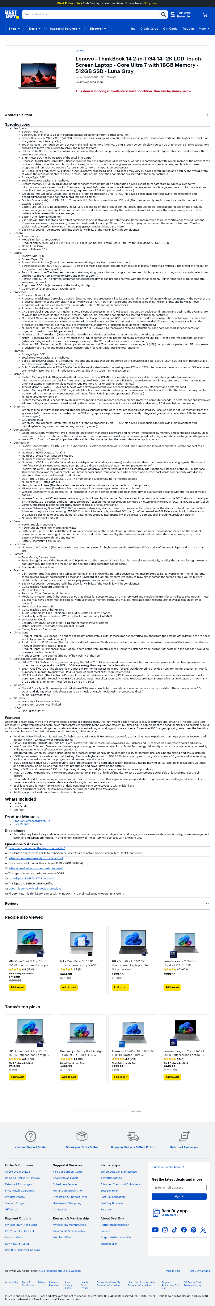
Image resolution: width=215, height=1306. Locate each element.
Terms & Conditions (28, 1283)
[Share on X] (203, 1229)
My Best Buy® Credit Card (21, 1224)
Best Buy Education (113, 1196)
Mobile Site (173, 1270)
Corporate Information (115, 1224)
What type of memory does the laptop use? (36, 868)
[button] (14, 28)
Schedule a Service (65, 1184)
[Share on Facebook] (184, 1229)
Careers (105, 1231)
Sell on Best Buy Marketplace (119, 1171)
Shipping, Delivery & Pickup (22, 1178)
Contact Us (60, 1209)
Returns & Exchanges (18, 1184)
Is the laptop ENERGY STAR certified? (31, 878)
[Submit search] (163, 14)
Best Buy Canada (199, 1270)
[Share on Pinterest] (193, 1229)
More (202, 28)
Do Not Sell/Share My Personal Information (108, 1283)
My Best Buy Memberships (69, 1224)
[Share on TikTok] (174, 1229)
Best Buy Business (112, 1203)
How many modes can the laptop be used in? (37, 848)
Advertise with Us (111, 1178)
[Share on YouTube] (155, 1229)
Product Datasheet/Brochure (31, 820)
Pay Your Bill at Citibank (20, 1231)
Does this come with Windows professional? (36, 888)
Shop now (150, 3)
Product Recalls (15, 1196)
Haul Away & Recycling (67, 1203)
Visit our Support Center (68, 1171)
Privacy (42, 1282)
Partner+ (106, 1209)
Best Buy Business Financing (23, 1250)
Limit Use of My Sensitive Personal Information (141, 1283)
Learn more (169, 1215)
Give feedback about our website (60, 1270)
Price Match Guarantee (19, 1190)
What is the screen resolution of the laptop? (36, 858)
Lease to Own (13, 1237)
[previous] (8, 959)
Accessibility (11, 1282)
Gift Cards (11, 1209)
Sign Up (179, 1196)
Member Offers (62, 1237)
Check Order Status (17, 1171)
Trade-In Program (16, 1203)
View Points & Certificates (69, 1231)
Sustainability (109, 1243)
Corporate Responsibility (116, 1237)
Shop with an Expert (65, 1178)
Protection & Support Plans (70, 1196)
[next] (207, 959)
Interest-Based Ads (54, 1283)
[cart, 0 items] (204, 14)
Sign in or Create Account (168, 1167)
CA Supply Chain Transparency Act (193, 1283)
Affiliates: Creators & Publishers (120, 1184)
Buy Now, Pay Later (17, 1243)
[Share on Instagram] (164, 1229)
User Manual (21, 824)
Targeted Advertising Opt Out (170, 1285)
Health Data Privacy (84, 1285)
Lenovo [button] (80, 50)
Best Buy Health (110, 1190)
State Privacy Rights (68, 1285)
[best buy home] (12, 14)
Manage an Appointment (68, 1190)
